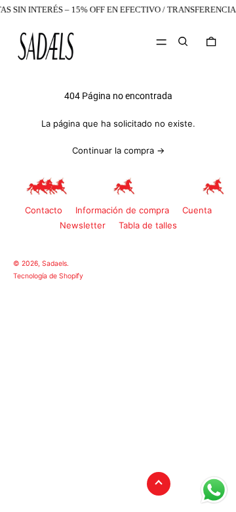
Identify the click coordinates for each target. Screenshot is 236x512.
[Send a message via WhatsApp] (214, 490)
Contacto (43, 210)
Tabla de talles (148, 225)
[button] (183, 41)
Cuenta (197, 210)
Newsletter (83, 225)
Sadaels (54, 263)
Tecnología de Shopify (48, 276)
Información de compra (122, 210)
